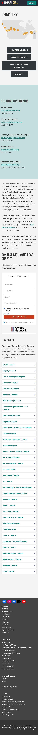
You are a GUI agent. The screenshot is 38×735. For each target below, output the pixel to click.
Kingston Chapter (10, 421)
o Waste (13, 645)
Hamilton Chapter (10, 394)
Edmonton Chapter (10, 382)
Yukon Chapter (8, 571)
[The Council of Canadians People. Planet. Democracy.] (10, 2)
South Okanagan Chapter (13, 517)
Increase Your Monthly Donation (13, 702)
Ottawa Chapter (9, 469)
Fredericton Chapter (11, 388)
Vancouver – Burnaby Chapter (15, 541)
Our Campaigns (7, 642)
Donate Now (6, 696)
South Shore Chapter (11, 523)
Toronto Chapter (9, 535)
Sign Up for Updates (8, 630)
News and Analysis (8, 676)
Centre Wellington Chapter (14, 376)
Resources (19, 74)
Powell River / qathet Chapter (15, 493)
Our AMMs (6, 617)
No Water (6, 645)
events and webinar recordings (19, 65)
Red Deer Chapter (10, 499)
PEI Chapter (7, 481)
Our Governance (7, 611)
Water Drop (27, 648)
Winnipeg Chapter (10, 565)
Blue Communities (9, 666)
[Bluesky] (4, 601)
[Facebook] (14, 601)
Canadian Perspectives (9, 686)
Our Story (5, 609)
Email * (7, 295)
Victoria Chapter (9, 547)
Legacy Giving (6, 712)
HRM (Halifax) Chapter (12, 400)
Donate (4, 694)
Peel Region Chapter (11, 475)
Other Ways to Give (8, 715)
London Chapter (9, 433)
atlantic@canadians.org (10, 149)
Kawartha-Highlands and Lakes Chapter (15, 408)
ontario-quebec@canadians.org (13, 137)
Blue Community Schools (11, 653)
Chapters (6, 663)
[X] (19, 601)
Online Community (19, 57)
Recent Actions (8, 658)
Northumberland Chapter (13, 463)
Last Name (8, 289)
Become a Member (8, 707)
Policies (5, 625)
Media (4, 681)
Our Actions (6, 656)
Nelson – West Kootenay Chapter (16, 451)
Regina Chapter (9, 505)
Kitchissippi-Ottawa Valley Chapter (17, 427)
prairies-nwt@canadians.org (11, 122)
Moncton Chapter (10, 445)
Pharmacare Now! (9, 650)
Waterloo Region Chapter (13, 553)
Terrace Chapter (9, 529)
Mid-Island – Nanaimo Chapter (15, 439)
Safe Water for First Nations (12, 648)
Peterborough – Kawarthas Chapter (17, 487)
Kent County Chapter (11, 415)
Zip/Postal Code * (10, 302)
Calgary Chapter (9, 371)
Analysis (4, 679)
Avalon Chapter (9, 365)
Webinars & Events (8, 669)
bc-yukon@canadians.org (10, 110)
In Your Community (8, 661)
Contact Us (5, 633)
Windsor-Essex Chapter (12, 559)
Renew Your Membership (10, 710)
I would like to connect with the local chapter (17, 309)
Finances (6, 622)
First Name (8, 283)
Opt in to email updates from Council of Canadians (19, 322)
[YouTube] (24, 601)
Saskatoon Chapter (10, 511)
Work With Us (6, 627)
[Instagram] (9, 601)
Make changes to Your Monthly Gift (13, 704)
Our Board (6, 614)
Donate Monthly (7, 699)
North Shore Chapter (11, 457)
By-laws (5, 619)
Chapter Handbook (19, 50)
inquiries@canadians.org (10, 164)
